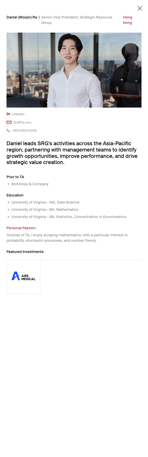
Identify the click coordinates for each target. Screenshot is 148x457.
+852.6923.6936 (24, 130)
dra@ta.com (22, 122)
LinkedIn (18, 114)
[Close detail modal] (139, 8)
